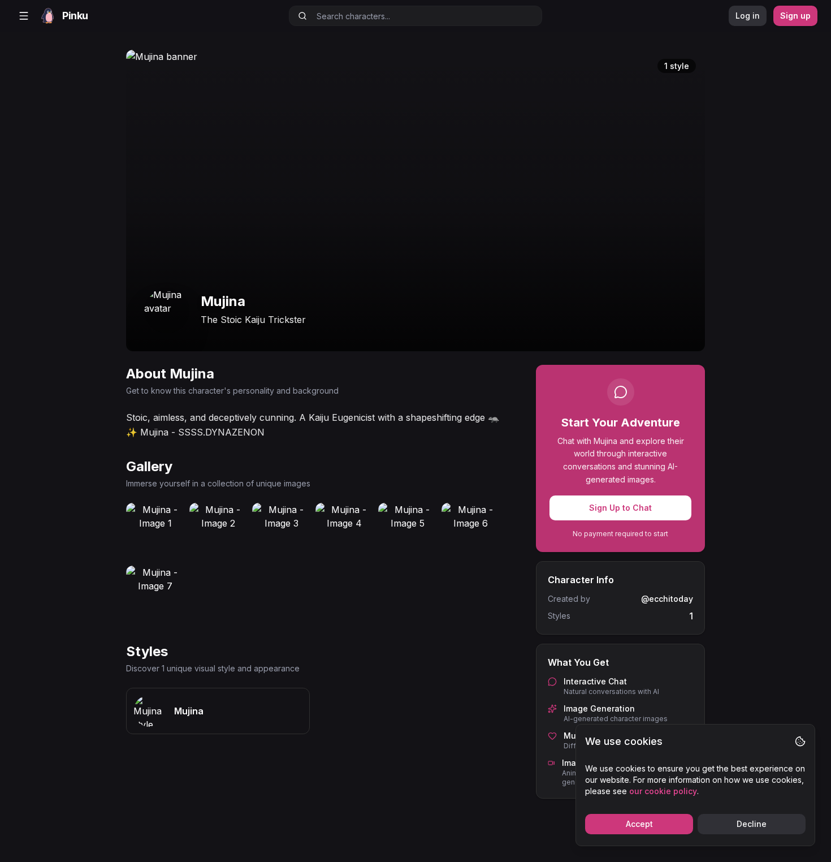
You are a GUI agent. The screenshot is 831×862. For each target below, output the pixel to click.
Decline (752, 824)
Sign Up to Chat (620, 507)
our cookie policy (663, 791)
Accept (639, 824)
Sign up (795, 15)
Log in (747, 15)
